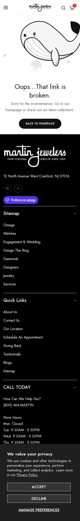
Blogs (7, 362)
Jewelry (8, 275)
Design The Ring (16, 250)
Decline (39, 498)
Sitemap (9, 371)
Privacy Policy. (27, 474)
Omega (8, 225)
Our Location (13, 328)
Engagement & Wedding (21, 241)
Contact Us (11, 320)
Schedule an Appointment (23, 337)
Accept (39, 486)
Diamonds (10, 258)
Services (9, 284)
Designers (11, 267)
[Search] (63, 7)
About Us (10, 312)
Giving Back (12, 345)
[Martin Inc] (40, 7)
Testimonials (12, 354)
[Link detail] (7, 189)
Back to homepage (40, 124)
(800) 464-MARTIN (18, 405)
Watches (9, 233)
